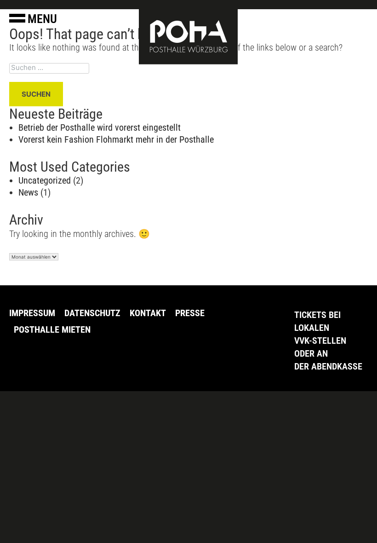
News (28, 192)
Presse (190, 313)
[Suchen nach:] (188, 68)
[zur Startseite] (188, 35)
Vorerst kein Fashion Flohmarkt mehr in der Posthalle (116, 139)
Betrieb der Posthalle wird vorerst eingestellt (99, 127)
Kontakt (148, 313)
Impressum (32, 313)
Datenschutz (92, 313)
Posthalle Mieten (52, 329)
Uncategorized (44, 180)
